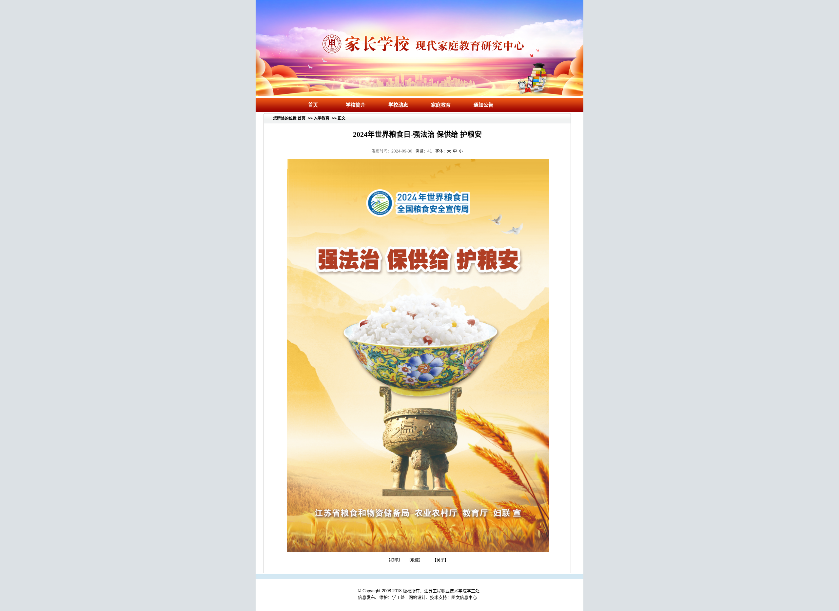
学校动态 (398, 105)
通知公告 (483, 105)
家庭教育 (441, 105)
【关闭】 (440, 560)
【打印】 (394, 560)
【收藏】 (415, 560)
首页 (313, 105)
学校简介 (355, 105)
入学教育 (321, 118)
